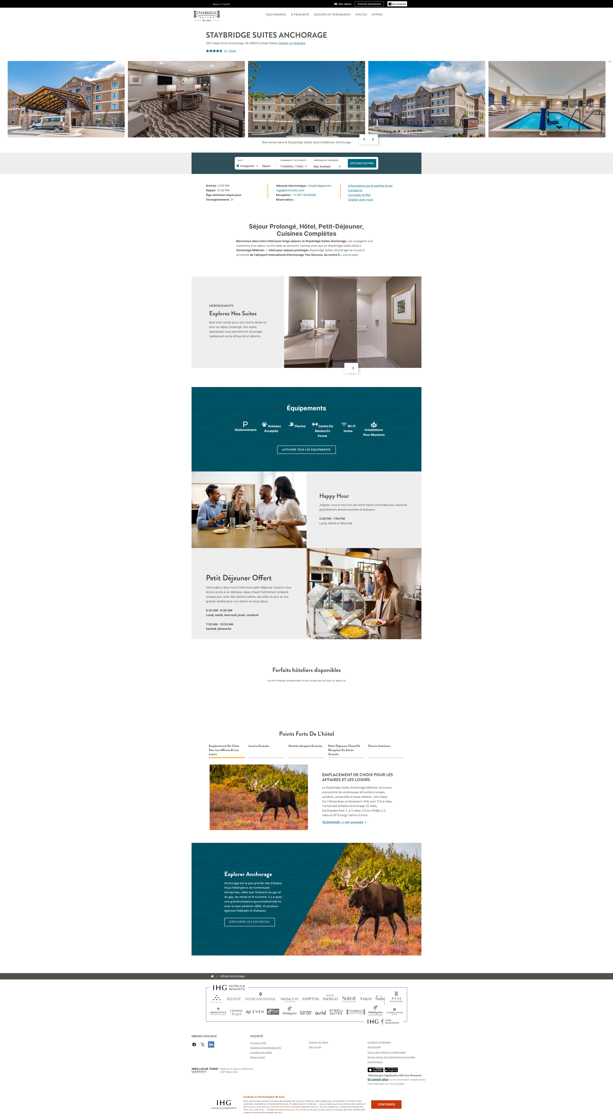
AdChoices (373, 1047)
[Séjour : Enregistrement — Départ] (255, 166)
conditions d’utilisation (280, 1106)
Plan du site (315, 1047)
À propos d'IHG (258, 1043)
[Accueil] (212, 976)
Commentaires (374, 1062)
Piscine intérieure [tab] (379, 746)
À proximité (300, 14)
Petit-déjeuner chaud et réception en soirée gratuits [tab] (344, 750)
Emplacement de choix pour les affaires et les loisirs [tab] (224, 750)
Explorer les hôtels (318, 1042)
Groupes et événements (332, 14)
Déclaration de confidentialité (298, 1109)
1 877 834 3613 (229, 1072)
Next (373, 139)
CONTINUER (386, 1104)
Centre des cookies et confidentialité (386, 1052)
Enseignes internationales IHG (265, 1047)
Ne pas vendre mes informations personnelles (391, 1057)
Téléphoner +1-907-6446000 (343, 822)
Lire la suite (350, 254)
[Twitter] (203, 1044)
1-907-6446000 (305, 195)
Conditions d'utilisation (379, 1042)
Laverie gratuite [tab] (259, 746)
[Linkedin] (211, 1044)
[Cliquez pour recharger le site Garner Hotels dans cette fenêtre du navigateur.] (306, 1012)
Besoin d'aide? (221, 4)
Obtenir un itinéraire (291, 43)
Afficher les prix (362, 163)
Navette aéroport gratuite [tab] (305, 746)
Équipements (276, 14)
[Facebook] (194, 1044)
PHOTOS (361, 14)
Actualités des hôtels (261, 1052)
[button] (397, 4)
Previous (364, 139)
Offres (377, 14)
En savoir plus (378, 1079)
